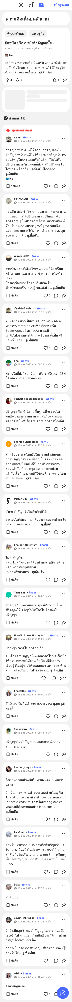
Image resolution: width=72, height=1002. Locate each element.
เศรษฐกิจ (38, 33)
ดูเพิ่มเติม (12, 174)
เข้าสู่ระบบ (61, 5)
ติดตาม (27, 137)
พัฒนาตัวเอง (16, 33)
